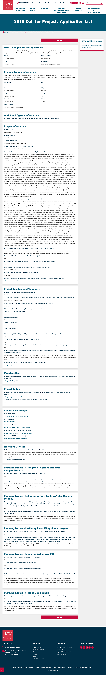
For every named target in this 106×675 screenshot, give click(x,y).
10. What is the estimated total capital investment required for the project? (27, 267)
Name (6, 55)
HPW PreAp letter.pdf (11, 281)
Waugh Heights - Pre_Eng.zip (13, 365)
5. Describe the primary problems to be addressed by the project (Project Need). (29, 152)
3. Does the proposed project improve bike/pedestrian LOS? (22, 568)
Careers (34, 3)
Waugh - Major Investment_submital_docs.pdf (18, 433)
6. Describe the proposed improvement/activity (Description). (23, 199)
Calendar (44, 8)
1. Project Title (8, 129)
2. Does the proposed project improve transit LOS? (20, 562)
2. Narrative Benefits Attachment (14, 459)
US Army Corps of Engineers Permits (15, 311)
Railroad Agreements (10, 322)
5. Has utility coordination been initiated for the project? (21, 339)
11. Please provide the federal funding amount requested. (22, 272)
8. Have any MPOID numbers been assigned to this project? (22, 256)
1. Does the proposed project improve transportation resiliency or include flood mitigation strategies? (35, 531)
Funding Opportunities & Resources (61, 10)
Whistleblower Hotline (39, 659)
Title (5, 61)
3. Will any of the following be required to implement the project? (24, 309)
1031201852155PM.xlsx (11, 422)
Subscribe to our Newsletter (57, 3)
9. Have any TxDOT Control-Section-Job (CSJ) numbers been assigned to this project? (30, 261)
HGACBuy (60, 649)
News (34, 656)
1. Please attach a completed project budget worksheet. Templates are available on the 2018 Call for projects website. (37, 393)
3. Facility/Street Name (11, 140)
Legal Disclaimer (29, 667)
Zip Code (44, 99)
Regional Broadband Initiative (65, 652)
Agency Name (8, 82)
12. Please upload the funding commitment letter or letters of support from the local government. (34, 278)
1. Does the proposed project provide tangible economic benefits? (24, 473)
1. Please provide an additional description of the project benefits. (24, 450)
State (43, 93)
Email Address (45, 61)
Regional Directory (62, 654)
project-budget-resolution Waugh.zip (15, 438)
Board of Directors (38, 649)
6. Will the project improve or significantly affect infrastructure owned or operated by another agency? (36, 345)
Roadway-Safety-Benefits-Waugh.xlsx (16, 416)
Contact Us (42, 3)
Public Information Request (83, 667)
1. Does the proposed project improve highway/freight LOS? (22, 557)
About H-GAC (32, 9)
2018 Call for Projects (17, 32)
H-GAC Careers (17, 667)
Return (59, 40)
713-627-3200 (24, 3)
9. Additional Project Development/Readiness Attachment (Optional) (25, 362)
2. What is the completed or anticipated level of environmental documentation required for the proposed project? (39, 297)
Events (35, 654)
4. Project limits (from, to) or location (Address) (18, 146)
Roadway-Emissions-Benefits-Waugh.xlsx (17, 427)
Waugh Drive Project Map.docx (13, 381)
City (42, 88)
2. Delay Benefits (9, 419)
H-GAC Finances (78, 9)
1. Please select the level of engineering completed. (19, 292)
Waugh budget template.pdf (13, 397)
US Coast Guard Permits (11, 317)
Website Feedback (59, 667)
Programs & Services (20, 9)
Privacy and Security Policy (44, 667)
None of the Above (10, 328)
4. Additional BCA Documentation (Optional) (17, 430)
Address (44, 82)
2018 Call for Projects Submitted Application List (92, 46)
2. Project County (9, 135)
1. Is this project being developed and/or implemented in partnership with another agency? (32, 118)
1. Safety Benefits (9, 413)
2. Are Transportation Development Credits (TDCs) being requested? (25, 399)
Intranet (70, 667)
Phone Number (46, 55)
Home (6, 32)
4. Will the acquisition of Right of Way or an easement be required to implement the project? (32, 334)
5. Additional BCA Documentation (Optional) (17, 436)
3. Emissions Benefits (10, 424)
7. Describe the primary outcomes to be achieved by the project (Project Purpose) (29, 248)
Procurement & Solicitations (94, 10)
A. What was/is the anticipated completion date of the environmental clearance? (29, 303)
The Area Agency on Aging (64, 647)
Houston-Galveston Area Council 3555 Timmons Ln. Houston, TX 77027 (15, 653)
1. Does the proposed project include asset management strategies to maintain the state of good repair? (36, 596)
